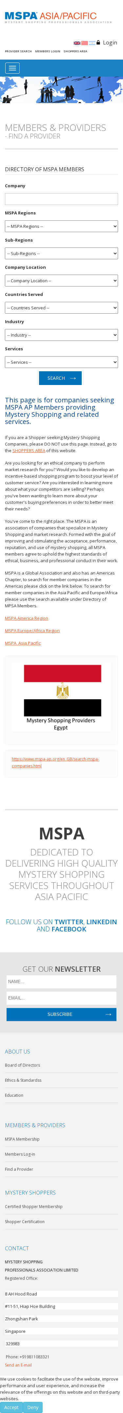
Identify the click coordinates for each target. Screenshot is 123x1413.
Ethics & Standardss (23, 1080)
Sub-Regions (19, 240)
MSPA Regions (20, 212)
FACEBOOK (68, 929)
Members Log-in (20, 1154)
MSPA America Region (26, 618)
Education (14, 1095)
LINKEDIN (101, 922)
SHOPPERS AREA (28, 450)
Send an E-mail (18, 1365)
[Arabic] (92, 43)
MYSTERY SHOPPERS (30, 1192)
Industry (14, 321)
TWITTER (68, 922)
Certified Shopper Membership (34, 1206)
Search (56, 378)
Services (14, 348)
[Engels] (77, 43)
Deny (32, 1407)
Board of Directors (22, 1065)
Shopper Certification (25, 1221)
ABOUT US (17, 1051)
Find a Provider (19, 1169)
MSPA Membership (22, 1139)
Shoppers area (75, 51)
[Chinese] (84, 43)
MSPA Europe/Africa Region (32, 630)
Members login (47, 51)
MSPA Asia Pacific (23, 643)
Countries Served (24, 294)
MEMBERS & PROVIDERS (35, 1125)
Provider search (18, 51)
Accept (11, 1407)
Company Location (25, 267)
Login (110, 42)
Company (15, 185)
